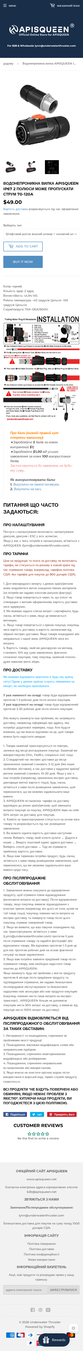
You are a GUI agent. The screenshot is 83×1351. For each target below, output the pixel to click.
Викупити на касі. (27, 489)
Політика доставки (41, 1249)
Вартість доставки (15, 209)
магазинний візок (68, 5)
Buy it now (23, 262)
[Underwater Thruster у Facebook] (32, 1310)
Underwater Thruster (45, 1322)
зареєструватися (63, 1290)
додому (8, 63)
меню (12, 5)
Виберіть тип (12, 225)
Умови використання (41, 1259)
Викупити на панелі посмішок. (36, 484)
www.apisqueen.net (41, 1179)
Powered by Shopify (40, 1326)
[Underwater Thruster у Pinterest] (40, 1310)
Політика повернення (41, 1243)
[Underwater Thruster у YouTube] (48, 1310)
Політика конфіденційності (41, 1254)
